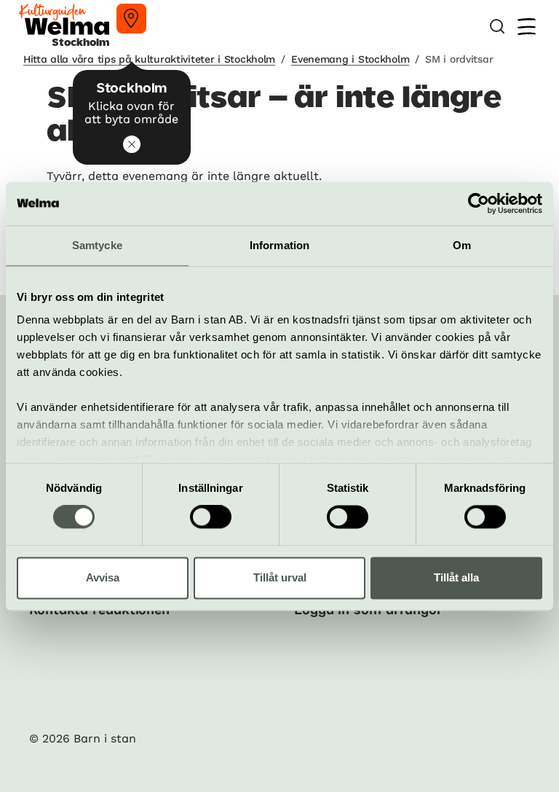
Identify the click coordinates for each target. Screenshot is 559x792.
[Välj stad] (131, 19)
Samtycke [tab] (97, 245)
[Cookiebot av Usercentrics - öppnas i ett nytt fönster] (478, 203)
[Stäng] (131, 144)
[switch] (210, 517)
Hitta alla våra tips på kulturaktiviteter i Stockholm (149, 59)
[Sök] (497, 26)
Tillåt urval (279, 577)
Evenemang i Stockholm (350, 59)
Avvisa (102, 577)
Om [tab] (462, 245)
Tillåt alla (456, 577)
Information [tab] (279, 245)
